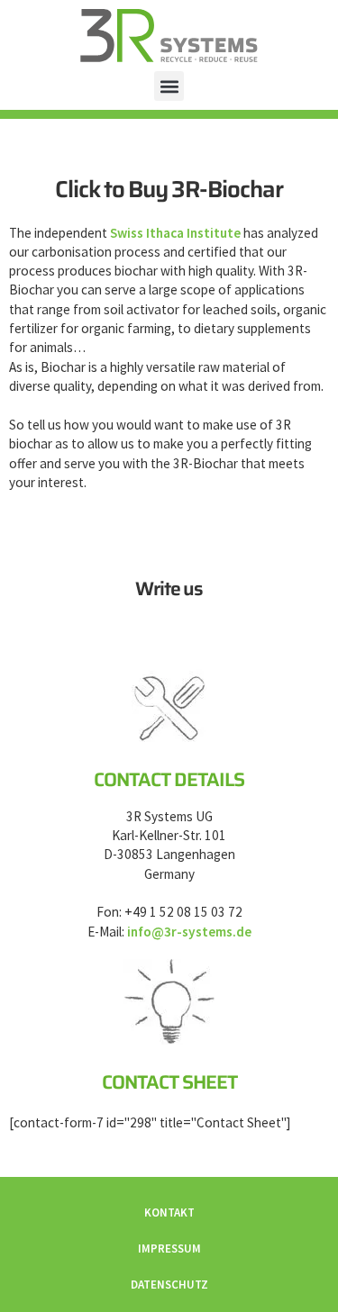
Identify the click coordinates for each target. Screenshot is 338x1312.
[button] (169, 86)
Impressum (169, 1248)
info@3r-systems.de (189, 931)
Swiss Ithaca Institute (175, 232)
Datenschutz (169, 1284)
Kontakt (169, 1212)
